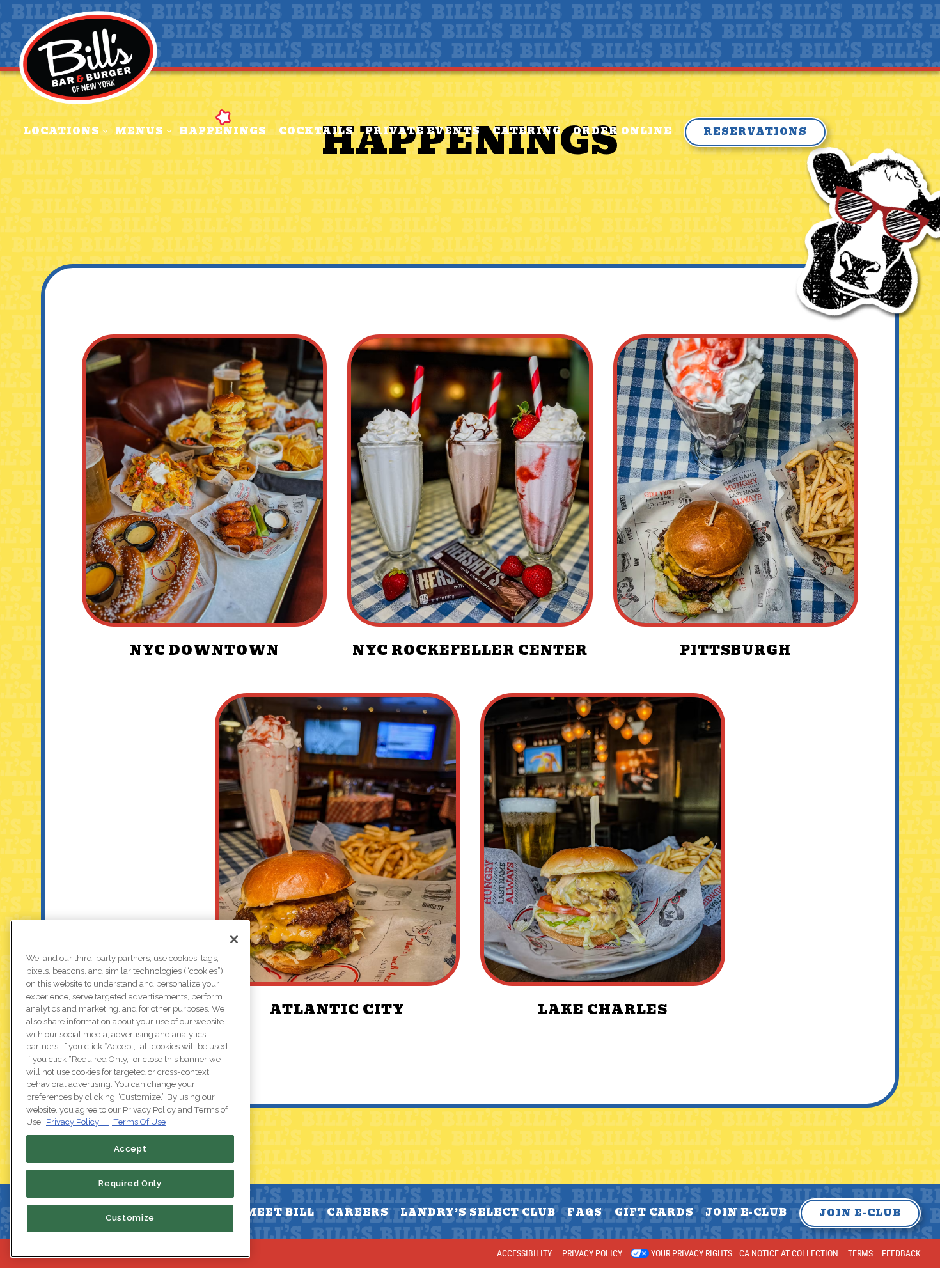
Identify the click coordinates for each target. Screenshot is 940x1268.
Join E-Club (746, 1212)
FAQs (584, 1212)
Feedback (901, 1253)
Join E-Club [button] (860, 1213)
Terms (860, 1253)
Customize (130, 1218)
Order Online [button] (622, 132)
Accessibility (524, 1253)
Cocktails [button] (316, 132)
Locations (63, 132)
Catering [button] (526, 132)
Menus (141, 132)
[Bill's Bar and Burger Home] (89, 57)
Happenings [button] (223, 132)
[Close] (234, 939)
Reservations (755, 131)
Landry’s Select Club (478, 1212)
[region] (130, 1089)
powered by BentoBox (64, 1253)
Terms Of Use (139, 1122)
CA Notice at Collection (788, 1253)
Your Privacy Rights (691, 1253)
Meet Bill (280, 1212)
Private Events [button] (422, 132)
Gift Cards (654, 1212)
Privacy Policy (592, 1253)
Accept (130, 1149)
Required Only (130, 1183)
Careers (358, 1212)
